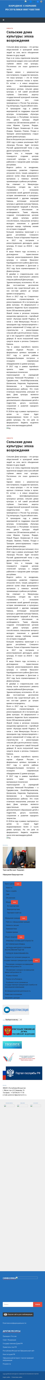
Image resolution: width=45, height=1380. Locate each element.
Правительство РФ (10, 1347)
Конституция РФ (9, 1354)
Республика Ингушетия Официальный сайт (18, 1351)
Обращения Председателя (13, 874)
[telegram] (30, 1)
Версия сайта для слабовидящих (19, 1314)
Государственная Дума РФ (13, 1343)
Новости (10, 28)
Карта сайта (6, 1377)
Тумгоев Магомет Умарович (13, 870)
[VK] (34, 1)
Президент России (9, 1336)
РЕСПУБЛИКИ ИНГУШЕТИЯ (22, 9)
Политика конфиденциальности (14, 1323)
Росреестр (7, 1364)
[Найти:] (22, 1304)
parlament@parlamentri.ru (17, 1095)
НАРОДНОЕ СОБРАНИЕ (22, 5)
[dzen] (41, 2)
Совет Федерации (9, 1340)
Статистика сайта (16, 1377)
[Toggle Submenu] (17, 884)
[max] (37, 2)
